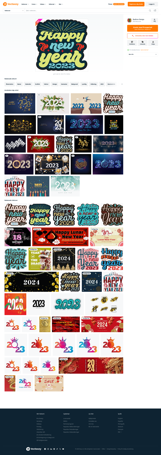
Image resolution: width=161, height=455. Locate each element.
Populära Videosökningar (71, 432)
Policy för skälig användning (125, 449)
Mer (60, 4)
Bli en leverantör (94, 426)
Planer (110, 4)
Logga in (151, 4)
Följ (155, 21)
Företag (39, 426)
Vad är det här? (144, 50)
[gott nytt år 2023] (113, 103)
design (55, 84)
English (120, 418)
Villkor (103, 449)
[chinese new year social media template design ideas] (66, 324)
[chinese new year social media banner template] (102, 324)
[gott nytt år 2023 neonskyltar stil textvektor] (81, 164)
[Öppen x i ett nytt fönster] (60, 449)
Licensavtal (66, 418)
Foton (34, 4)
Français (120, 429)
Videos (42, 4)
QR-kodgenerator (42, 440)
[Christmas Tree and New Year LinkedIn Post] (64, 259)
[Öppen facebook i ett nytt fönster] (45, 449)
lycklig (84, 84)
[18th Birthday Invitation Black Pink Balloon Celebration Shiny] (18, 236)
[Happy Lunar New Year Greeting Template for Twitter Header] (60, 236)
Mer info (131, 54)
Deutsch (120, 426)
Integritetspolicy (111, 449)
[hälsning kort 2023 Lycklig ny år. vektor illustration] (53, 103)
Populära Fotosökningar (70, 429)
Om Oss (91, 424)
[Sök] (150, 10)
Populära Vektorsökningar (71, 426)
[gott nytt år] (112, 214)
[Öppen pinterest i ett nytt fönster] (54, 449)
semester (64, 84)
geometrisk (111, 84)
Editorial (51, 4)
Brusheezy (40, 418)
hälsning (93, 84)
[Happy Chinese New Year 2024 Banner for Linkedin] (91, 365)
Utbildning (40, 429)
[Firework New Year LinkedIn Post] (92, 282)
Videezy (39, 424)
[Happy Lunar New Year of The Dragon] (10, 383)
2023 (101, 84)
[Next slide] (120, 84)
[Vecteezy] (10, 4)
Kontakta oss (93, 421)
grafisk (37, 84)
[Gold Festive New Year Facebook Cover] (32, 282)
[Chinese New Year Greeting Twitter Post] (106, 236)
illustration (9, 84)
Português (121, 424)
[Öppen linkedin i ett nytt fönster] (51, 449)
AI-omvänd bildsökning (44, 435)
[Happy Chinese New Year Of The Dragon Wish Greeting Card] (44, 324)
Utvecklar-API (41, 432)
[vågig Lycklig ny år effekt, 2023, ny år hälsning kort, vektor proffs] (15, 144)
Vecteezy (39, 421)
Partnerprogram (68, 424)
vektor (46, 84)
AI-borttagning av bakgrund (45, 437)
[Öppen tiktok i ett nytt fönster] (57, 449)
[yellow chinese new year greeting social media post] (40, 259)
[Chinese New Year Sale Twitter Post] (49, 383)
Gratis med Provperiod (142, 28)
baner (19, 84)
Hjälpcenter (92, 418)
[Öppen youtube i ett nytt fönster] (63, 449)
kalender (28, 84)
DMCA (65, 421)
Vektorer (24, 4)
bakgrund (74, 84)
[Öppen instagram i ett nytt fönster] (48, 449)
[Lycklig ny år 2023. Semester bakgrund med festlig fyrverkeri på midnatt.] (108, 144)
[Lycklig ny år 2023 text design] (67, 304)
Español (120, 421)
